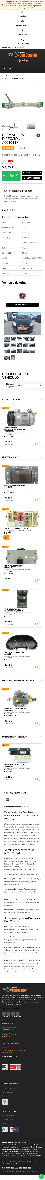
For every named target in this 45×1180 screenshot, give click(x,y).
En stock (5, 210)
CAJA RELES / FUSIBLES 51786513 (16, 528)
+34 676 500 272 (7, 1036)
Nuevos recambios (8, 1116)
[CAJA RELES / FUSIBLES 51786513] (21, 518)
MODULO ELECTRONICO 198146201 (12, 567)
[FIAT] (38, 135)
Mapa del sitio (6, 1123)
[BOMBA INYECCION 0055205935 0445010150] (21, 698)
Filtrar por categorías (10, 385)
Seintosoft (15, 1163)
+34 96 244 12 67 (22, 44)
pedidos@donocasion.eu (10, 1043)
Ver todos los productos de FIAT (16, 807)
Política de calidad (8, 1092)
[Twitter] (13, 1014)
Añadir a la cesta (32, 173)
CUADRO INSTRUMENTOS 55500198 (13, 653)
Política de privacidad (9, 1088)
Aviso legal (5, 1096)
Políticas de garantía (33, 1171)
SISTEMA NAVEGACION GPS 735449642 (14, 486)
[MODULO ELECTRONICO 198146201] (21, 556)
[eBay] (8, 1014)
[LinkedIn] (17, 1014)
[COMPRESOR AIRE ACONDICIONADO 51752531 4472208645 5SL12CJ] (21, 417)
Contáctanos (6, 1061)
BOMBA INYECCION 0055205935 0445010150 (15, 709)
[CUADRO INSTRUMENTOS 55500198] (21, 642)
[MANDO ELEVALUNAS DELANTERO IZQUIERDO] (21, 599)
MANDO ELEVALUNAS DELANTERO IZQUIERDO (13, 610)
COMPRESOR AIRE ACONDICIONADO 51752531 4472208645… (14, 429)
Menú (6, 69)
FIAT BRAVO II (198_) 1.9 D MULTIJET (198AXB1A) (17, 433)
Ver (6, 537)
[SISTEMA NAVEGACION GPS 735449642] (21, 475)
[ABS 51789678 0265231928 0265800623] (21, 754)
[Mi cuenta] (27, 61)
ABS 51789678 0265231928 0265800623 (13, 765)
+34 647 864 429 (7, 1030)
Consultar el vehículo (22, 305)
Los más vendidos (7, 1119)
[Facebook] (4, 1014)
